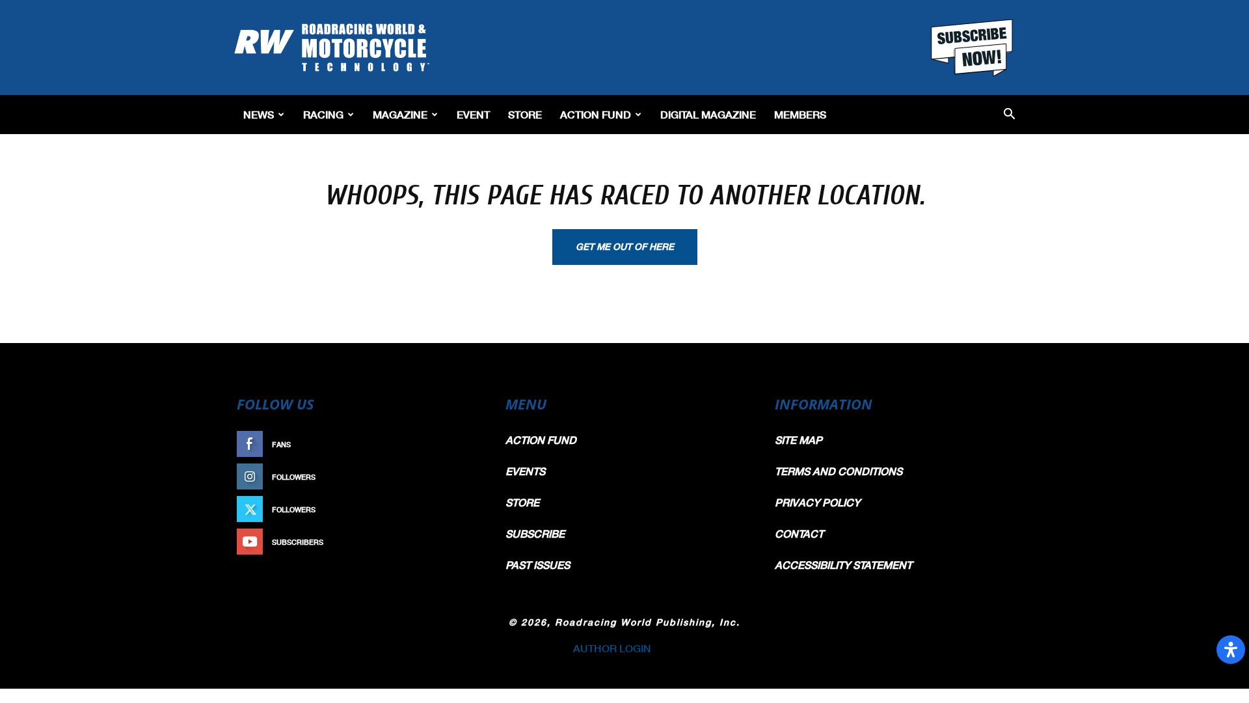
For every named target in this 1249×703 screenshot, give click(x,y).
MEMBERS (800, 114)
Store (525, 114)
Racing (323, 114)
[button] (1009, 115)
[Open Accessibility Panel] (1230, 649)
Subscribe (453, 542)
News (258, 114)
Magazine (400, 114)
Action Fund (595, 114)
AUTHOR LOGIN (612, 648)
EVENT (473, 114)
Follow (459, 477)
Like (466, 444)
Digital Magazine (708, 114)
